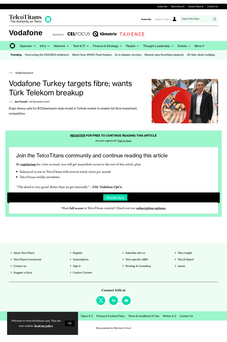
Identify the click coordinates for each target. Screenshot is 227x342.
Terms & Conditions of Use (143, 316)
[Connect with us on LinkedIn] (113, 300)
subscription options (150, 208)
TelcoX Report (186, 259)
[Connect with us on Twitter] (100, 300)
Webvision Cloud (122, 328)
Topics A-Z (87, 316)
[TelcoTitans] (30, 22)
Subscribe (162, 6)
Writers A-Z (169, 316)
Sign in (77, 266)
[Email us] (126, 300)
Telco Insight (185, 253)
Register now (115, 197)
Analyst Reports (196, 6)
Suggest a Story (22, 272)
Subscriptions (80, 259)
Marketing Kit (177, 6)
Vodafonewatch (24, 73)
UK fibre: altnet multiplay (201, 54)
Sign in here (124, 141)
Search (214, 19)
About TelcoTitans (23, 253)
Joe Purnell (21, 101)
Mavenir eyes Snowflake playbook (164, 54)
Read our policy (43, 326)
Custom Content (82, 272)
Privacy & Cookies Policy (110, 316)
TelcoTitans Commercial (27, 259)
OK (70, 323)
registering (28, 164)
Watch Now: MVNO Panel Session (92, 54)
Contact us (19, 266)
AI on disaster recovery (128, 54)
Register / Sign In (163, 19)
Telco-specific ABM (136, 259)
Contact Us (212, 6)
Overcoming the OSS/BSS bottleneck (47, 54)
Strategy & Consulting (138, 266)
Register (77, 135)
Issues (181, 266)
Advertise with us (135, 253)
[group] (198, 45)
